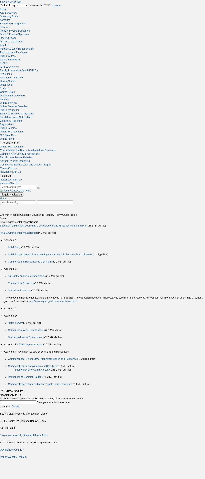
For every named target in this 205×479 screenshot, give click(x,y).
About (3, 9)
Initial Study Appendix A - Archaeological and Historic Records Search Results (50, 254)
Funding (4, 99)
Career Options (8, 168)
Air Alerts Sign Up (9, 183)
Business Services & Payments (17, 113)
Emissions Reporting (11, 120)
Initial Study (14, 247)
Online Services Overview (14, 106)
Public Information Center (14, 52)
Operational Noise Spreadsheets (26, 337)
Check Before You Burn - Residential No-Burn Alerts (28, 150)
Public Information (10, 110)
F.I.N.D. (4, 63)
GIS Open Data (8, 135)
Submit (6, 406)
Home (3, 198)
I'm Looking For (10, 142)
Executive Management (13, 23)
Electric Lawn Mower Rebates (16, 157)
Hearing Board (8, 38)
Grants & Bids (7, 92)
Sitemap (27, 435)
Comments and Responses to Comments (30, 261)
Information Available (11, 77)
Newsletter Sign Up (10, 171)
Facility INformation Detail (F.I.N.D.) (19, 70)
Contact (4, 88)
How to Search (8, 81)
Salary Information (10, 59)
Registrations (7, 124)
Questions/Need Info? (12, 449)
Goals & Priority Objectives (14, 34)
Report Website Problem (13, 457)
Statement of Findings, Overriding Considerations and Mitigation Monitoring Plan (43, 225)
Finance (4, 27)
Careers (4, 435)
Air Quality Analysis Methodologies (27, 276)
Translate (56, 5)
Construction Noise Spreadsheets (26, 330)
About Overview (8, 12)
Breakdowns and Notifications (16, 117)
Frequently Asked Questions (15, 30)
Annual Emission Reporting (15, 161)
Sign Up (6, 175)
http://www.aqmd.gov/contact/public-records (52, 301)
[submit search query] (38, 187)
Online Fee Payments (11, 131)
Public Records (8, 128)
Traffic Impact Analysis (31, 344)
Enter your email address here (53, 402)
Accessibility (16, 435)
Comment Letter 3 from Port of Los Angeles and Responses (40, 384)
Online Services (8, 102)
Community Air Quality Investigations (20, 153)
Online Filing (7, 138)
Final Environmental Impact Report (19, 232)
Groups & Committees (12, 41)
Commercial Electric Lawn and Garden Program (26, 164)
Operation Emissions (19, 290)
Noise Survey (15, 323)
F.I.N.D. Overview (9, 66)
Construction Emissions (21, 283)
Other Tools (6, 84)
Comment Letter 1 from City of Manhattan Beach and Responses (43, 359)
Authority (5, 20)
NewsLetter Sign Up (11, 179)
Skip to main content (11, 1)
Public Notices (8, 56)
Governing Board (9, 16)
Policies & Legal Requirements (17, 48)
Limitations (6, 74)
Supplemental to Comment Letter (33, 369)
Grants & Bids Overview (13, 95)
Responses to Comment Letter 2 (25, 377)
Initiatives (5, 45)
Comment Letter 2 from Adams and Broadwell (33, 366)
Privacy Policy (40, 435)
